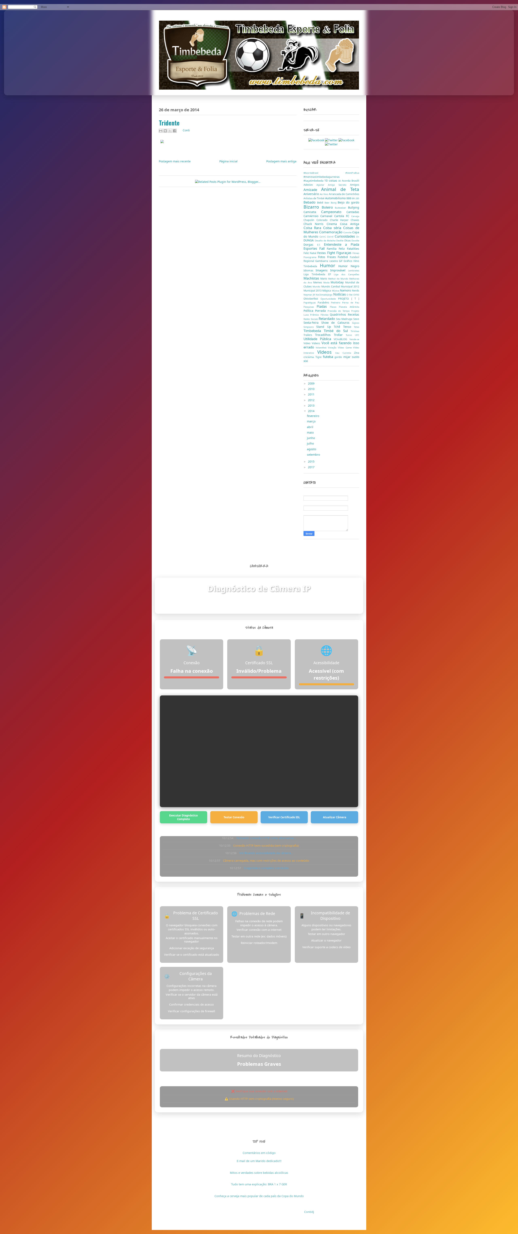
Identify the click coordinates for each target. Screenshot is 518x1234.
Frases (332, 257)
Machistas (312, 278)
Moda (327, 282)
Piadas (323, 306)
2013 (311, 405)
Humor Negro (348, 266)
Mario (324, 278)
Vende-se (354, 339)
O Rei (350, 294)
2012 (311, 400)
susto (355, 357)
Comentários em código (259, 1153)
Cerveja (355, 216)
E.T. (320, 244)
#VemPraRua (352, 172)
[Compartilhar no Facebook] (175, 131)
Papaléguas (311, 302)
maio (310, 432)
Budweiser (341, 207)
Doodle (355, 240)
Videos (316, 343)
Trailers (309, 335)
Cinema (333, 224)
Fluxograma (311, 257)
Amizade (312, 189)
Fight (331, 252)
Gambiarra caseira (327, 261)
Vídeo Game (345, 347)
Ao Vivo (324, 194)
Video (308, 343)
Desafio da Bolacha (325, 240)
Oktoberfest (312, 298)
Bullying (353, 207)
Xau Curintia (344, 352)
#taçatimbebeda (314, 180)
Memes (318, 282)
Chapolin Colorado (317, 220)
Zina (356, 353)
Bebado (310, 202)
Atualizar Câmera (334, 817)
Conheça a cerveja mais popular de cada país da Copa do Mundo (259, 1196)
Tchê (338, 327)
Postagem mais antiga (281, 161)
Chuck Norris (315, 224)
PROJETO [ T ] (348, 298)
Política (309, 311)
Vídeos (326, 352)
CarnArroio (312, 216)
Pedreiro (336, 302)
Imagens (323, 270)
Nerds (355, 290)
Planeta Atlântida (349, 306)
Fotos (322, 257)
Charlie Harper (340, 220)
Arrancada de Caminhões (344, 194)
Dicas (348, 240)
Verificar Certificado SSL (284, 817)
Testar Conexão (234, 817)
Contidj (309, 1212)
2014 (311, 411)
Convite (347, 232)
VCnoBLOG (341, 339)
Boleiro (328, 207)
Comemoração (331, 232)
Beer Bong (331, 202)
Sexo (356, 319)
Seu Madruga (344, 319)
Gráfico (348, 261)
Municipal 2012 (350, 286)
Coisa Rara (313, 227)
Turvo (350, 334)
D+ (357, 236)
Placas (334, 306)
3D (340, 180)
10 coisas (331, 180)
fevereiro (313, 416)
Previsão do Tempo (339, 310)
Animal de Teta (340, 189)
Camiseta (312, 212)
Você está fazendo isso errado (331, 345)
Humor (329, 265)
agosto (312, 449)
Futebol (344, 257)
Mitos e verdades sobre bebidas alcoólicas (259, 1173)
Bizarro (313, 207)
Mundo (317, 286)
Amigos (354, 184)
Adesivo (310, 184)
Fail (323, 248)
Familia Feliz (337, 249)
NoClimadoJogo (324, 294)
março (311, 421)
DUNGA (309, 240)
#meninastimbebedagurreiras (322, 177)
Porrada (321, 311)
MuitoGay (338, 282)
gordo (338, 357)
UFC (357, 334)
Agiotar (322, 184)
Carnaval (327, 216)
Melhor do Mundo (338, 278)
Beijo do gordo (348, 202)
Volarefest (322, 347)
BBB (349, 198)
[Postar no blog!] (165, 131)
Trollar (340, 335)
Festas (322, 253)
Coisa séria (333, 227)
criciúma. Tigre (313, 357)
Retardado (327, 318)
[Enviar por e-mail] (161, 131)
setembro (314, 454)
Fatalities (353, 249)
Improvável (339, 270)
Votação (333, 347)
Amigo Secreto (339, 184)
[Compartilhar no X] (170, 131)
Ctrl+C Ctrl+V (327, 236)
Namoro (346, 290)
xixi (306, 361)
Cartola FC (342, 216)
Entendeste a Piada (341, 244)
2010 (311, 389)
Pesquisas (310, 306)
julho (311, 443)
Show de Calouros (336, 323)
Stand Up (325, 327)
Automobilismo (335, 198)
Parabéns (324, 302)
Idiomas (310, 270)
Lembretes (353, 270)
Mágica (327, 290)
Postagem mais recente (175, 161)
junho (311, 438)
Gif (341, 261)
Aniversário (312, 194)
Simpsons (310, 326)
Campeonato (333, 211)
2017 (311, 467)
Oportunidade (329, 298)
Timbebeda (314, 330)
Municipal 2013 (313, 290)
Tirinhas (355, 331)
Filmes (355, 253)
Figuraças (344, 252)
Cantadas (352, 212)
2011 (311, 394)
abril (310, 427)
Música (336, 290)
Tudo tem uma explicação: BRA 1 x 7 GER (259, 1184)
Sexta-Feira (312, 323)
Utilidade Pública (319, 338)
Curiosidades (345, 236)
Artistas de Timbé (314, 198)
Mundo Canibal (331, 286)
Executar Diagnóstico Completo (183, 817)
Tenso (348, 327)
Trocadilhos (324, 335)
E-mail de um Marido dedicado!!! (259, 1161)
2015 (311, 461)
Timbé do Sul (337, 330)
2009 (311, 383)
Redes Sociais (311, 318)
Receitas (353, 314)
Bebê (321, 202)
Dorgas (310, 244)
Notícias (340, 294)
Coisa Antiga (349, 224)
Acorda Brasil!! (350, 180)
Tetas (356, 326)
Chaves (355, 220)
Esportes (311, 248)
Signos (355, 322)
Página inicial (228, 161)
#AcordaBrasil (324, 172)
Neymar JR (310, 294)
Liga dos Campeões (346, 274)
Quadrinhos (339, 314)
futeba (328, 356)
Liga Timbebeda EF (319, 274)
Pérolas (325, 314)
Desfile (340, 240)
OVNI (356, 294)
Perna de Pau (350, 302)
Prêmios (315, 314)
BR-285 (355, 198)
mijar (347, 357)
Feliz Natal (310, 253)
